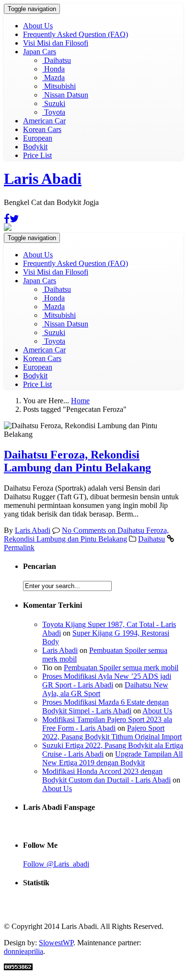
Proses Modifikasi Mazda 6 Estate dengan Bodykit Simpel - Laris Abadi (105, 706)
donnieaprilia (23, 951)
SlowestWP (56, 943)
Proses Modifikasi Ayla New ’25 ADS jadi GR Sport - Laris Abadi (106, 680)
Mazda (53, 77)
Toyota (53, 112)
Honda (53, 69)
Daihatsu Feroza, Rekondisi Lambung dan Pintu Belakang (77, 461)
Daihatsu (56, 60)
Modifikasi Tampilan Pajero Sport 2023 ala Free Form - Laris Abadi (107, 723)
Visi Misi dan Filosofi (55, 43)
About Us (38, 26)
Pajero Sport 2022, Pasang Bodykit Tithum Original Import (112, 732)
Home (80, 401)
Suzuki (53, 103)
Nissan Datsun (65, 95)
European (37, 138)
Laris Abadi (43, 178)
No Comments (86, 534)
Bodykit (35, 147)
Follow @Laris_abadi (56, 864)
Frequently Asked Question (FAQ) (75, 34)
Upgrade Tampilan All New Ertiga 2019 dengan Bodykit (112, 758)
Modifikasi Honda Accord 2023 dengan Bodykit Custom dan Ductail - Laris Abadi (106, 775)
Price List (37, 155)
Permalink (19, 547)
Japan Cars (39, 52)
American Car (44, 121)
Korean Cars (42, 129)
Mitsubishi (59, 86)
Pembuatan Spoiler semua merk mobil (121, 667)
